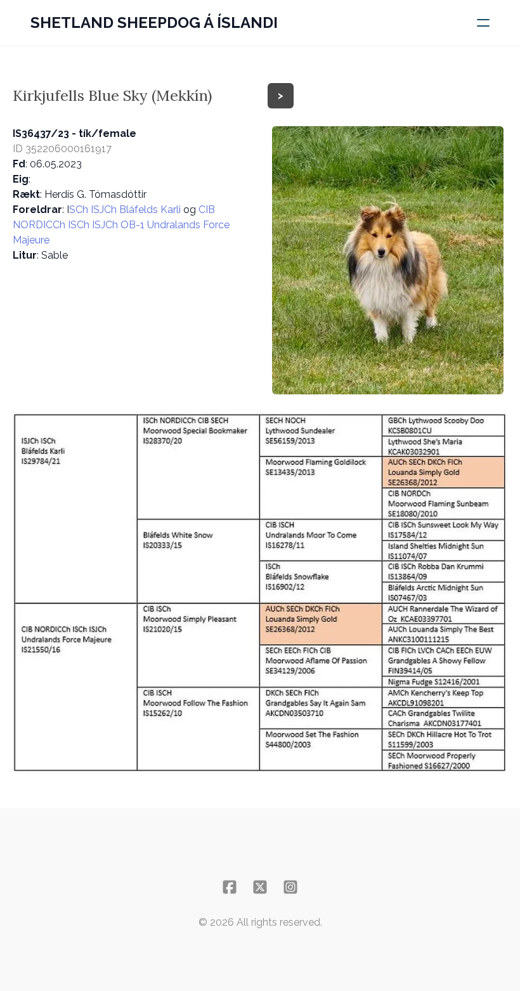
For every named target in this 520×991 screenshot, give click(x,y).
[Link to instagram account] (290, 887)
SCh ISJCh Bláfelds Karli (126, 210)
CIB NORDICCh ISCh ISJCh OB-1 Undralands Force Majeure (121, 225)
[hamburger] (483, 23)
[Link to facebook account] (229, 887)
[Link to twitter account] (260, 887)
